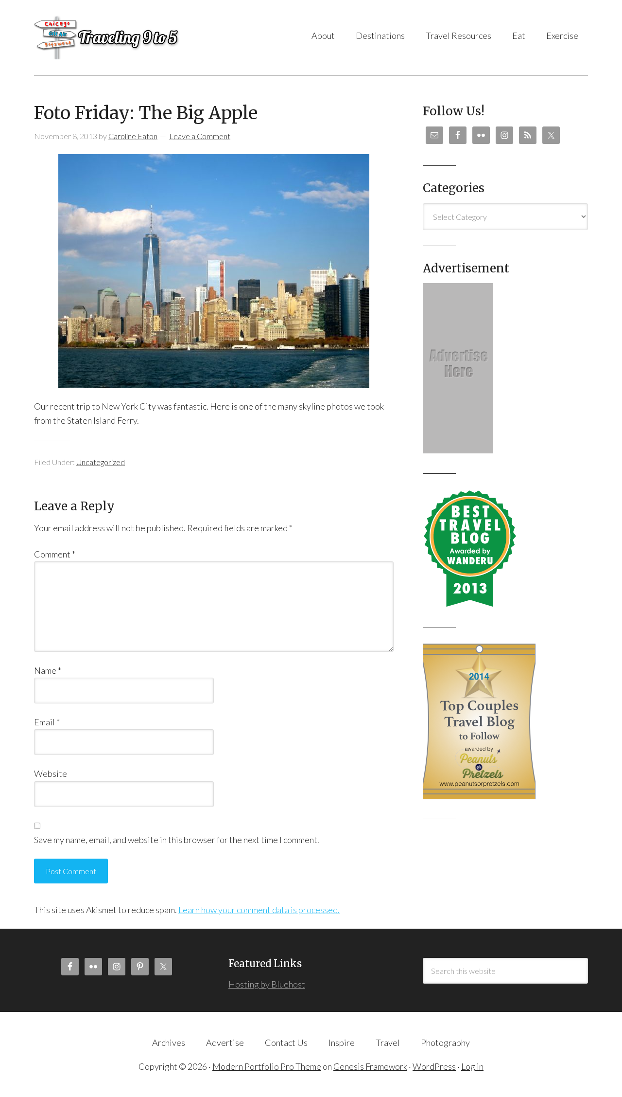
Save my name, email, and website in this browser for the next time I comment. (176, 839)
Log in (472, 1066)
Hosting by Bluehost (266, 984)
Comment (54, 554)
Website (50, 773)
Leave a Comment (199, 136)
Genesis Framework (370, 1066)
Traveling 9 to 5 (131, 37)
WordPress (434, 1066)
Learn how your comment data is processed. (259, 909)
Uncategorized (100, 462)
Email (47, 722)
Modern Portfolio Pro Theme (266, 1066)
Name (47, 670)
